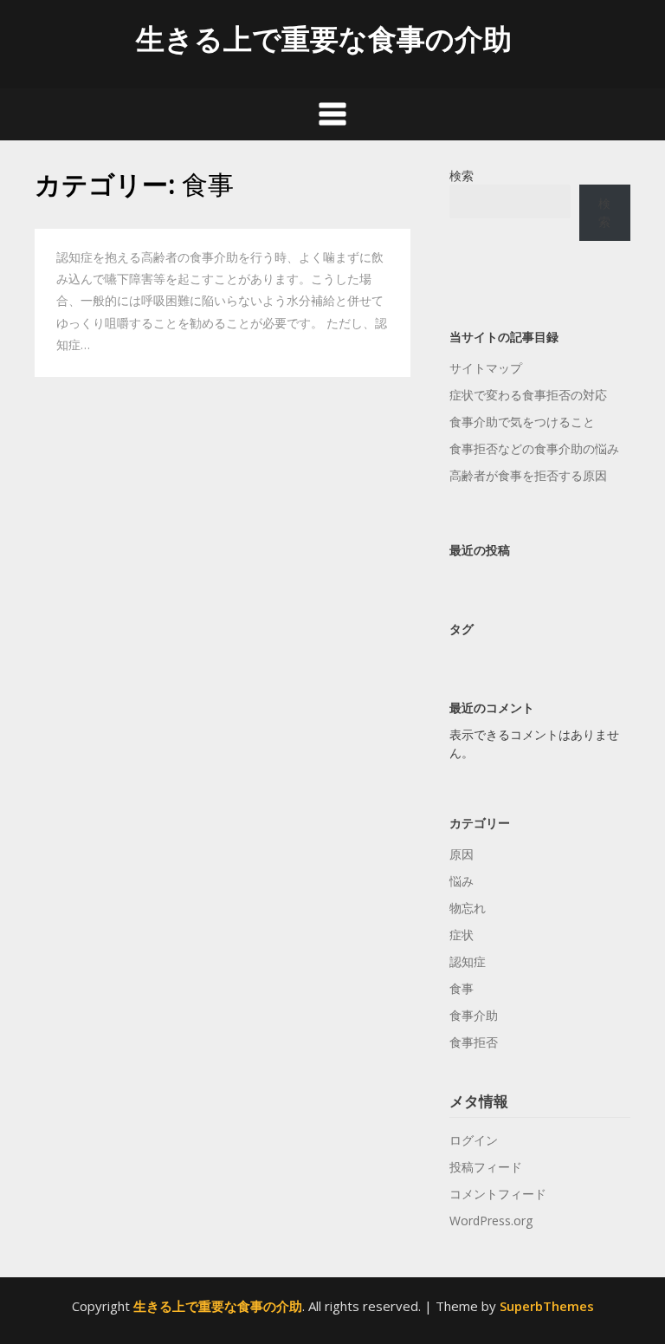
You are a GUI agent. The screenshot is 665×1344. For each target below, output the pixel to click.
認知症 (467, 961)
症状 (461, 934)
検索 (461, 175)
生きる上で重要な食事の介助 (324, 38)
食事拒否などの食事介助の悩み (534, 448)
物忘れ (467, 907)
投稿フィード (485, 1167)
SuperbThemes (547, 1306)
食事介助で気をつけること (522, 421)
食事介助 (473, 1015)
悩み (461, 881)
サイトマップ (485, 368)
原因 (461, 854)
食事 (461, 988)
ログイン (473, 1140)
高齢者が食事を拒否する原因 (528, 475)
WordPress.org (491, 1220)
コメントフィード (497, 1193)
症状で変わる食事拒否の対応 (528, 394)
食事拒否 (473, 1042)
